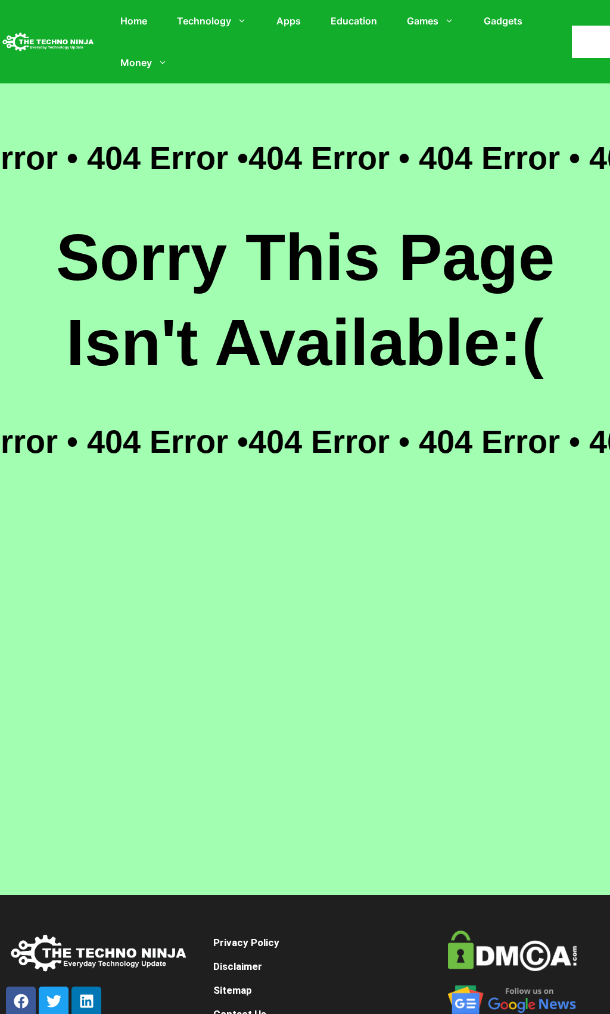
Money (136, 63)
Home (133, 21)
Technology (204, 21)
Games (422, 21)
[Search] (594, 41)
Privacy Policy (246, 942)
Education (354, 21)
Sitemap (232, 990)
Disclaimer (237, 966)
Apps (288, 21)
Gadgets (503, 21)
